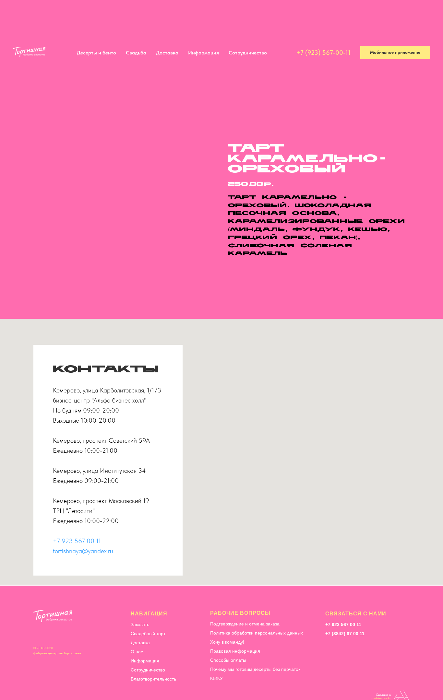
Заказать (140, 624)
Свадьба (144, 15)
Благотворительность (153, 679)
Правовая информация (235, 651)
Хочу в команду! (227, 642)
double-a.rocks (381, 698)
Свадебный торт (148, 633)
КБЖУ (216, 678)
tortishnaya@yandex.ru (83, 551)
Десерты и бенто (104, 15)
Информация (211, 15)
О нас (137, 651)
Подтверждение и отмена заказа (245, 623)
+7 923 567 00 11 (77, 541)
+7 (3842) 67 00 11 (345, 633)
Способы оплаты (228, 660)
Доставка (175, 15)
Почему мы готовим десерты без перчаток (255, 669)
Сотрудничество (256, 15)
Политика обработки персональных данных (256, 633)
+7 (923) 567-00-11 (324, 15)
